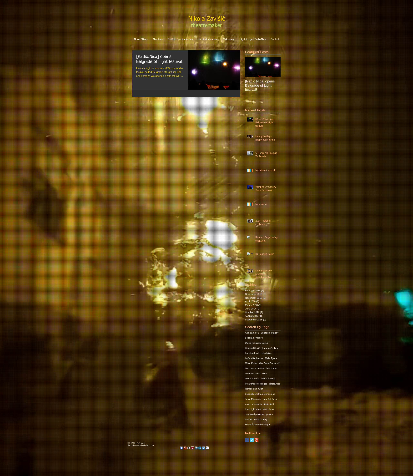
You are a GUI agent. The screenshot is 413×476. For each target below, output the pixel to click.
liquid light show (253, 409)
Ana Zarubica (252, 332)
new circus (268, 409)
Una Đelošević (270, 399)
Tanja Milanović (253, 399)
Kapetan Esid (252, 353)
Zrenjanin (257, 404)
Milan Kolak (251, 363)
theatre (248, 419)
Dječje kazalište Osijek (256, 343)
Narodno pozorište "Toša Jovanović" (263, 368)
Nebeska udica (252, 373)
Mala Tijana (271, 358)
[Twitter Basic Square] (252, 440)
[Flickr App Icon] (207, 447)
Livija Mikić (266, 353)
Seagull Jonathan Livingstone (260, 394)
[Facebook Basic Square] (247, 440)
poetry (269, 414)
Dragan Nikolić (252, 348)
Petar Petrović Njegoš (256, 383)
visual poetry (260, 419)
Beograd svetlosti (254, 337)
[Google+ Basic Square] (256, 440)
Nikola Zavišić (268, 378)
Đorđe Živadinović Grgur (257, 424)
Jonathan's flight (270, 348)
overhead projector (254, 414)
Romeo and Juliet (254, 388)
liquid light (269, 404)
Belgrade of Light (269, 332)
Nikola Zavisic (252, 378)
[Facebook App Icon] (181, 447)
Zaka (247, 404)
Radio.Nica (274, 383)
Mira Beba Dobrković (269, 363)
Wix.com (150, 445)
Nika (264, 373)
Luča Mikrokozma (254, 358)
